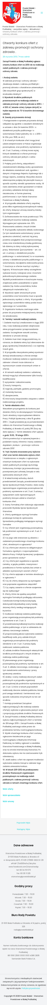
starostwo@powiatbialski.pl (23, 876)
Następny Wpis (23, 829)
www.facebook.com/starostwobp (24, 867)
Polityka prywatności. (31, 988)
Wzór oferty (8, 789)
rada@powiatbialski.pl (23, 930)
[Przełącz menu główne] (42, 12)
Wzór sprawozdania (12, 795)
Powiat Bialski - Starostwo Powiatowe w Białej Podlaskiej (29, 12)
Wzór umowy (9, 801)
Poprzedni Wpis (23, 823)
